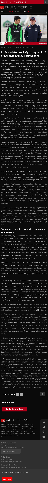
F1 (2, 43)
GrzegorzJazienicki (15, 43)
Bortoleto (29, 47)
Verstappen (7, 47)
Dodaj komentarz (14, 409)
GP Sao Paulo (19, 47)
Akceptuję (7, 479)
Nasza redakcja (9, 451)
